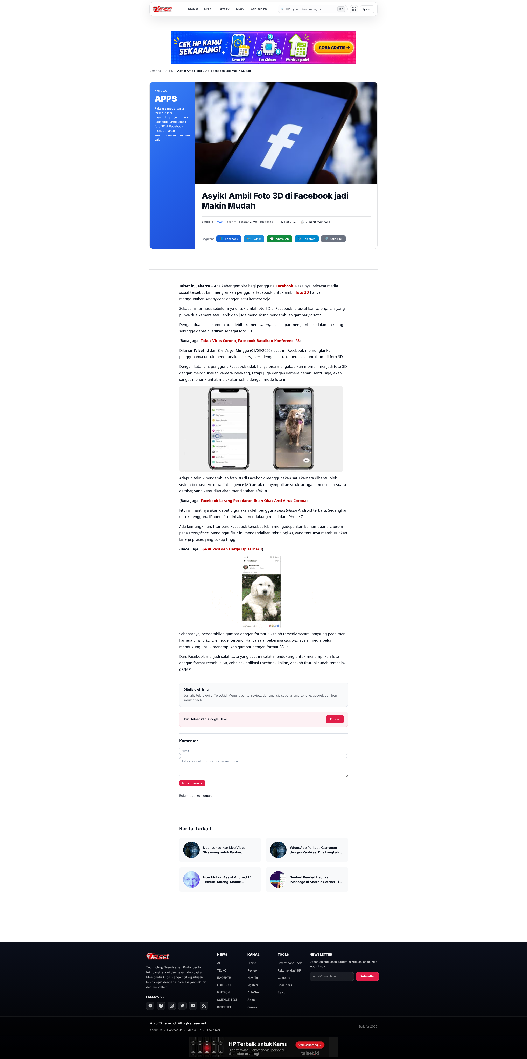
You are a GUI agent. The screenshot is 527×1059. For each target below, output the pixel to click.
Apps (251, 999)
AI (218, 963)
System (367, 9)
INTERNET (224, 1007)
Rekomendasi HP (289, 970)
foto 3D (302, 292)
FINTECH (223, 992)
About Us (155, 1030)
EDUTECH (224, 985)
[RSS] (204, 1006)
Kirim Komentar (192, 783)
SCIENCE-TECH (227, 999)
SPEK (207, 9)
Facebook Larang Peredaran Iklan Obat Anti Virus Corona (254, 500)
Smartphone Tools (290, 963)
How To (252, 977)
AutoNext (253, 992)
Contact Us (174, 1030)
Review (252, 970)
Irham (219, 222)
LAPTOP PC (259, 9)
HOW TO (224, 9)
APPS (169, 70)
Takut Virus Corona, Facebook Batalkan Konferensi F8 (250, 340)
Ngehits (252, 985)
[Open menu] (354, 9)
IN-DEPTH (224, 977)
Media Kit (194, 1030)
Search (282, 992)
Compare (284, 977)
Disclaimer (213, 1030)
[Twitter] (182, 1006)
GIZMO (193, 9)
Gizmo (251, 963)
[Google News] (150, 1006)
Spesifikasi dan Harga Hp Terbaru (231, 548)
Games (252, 1007)
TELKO (221, 970)
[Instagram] (172, 1006)
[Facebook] (161, 1006)
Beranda (155, 70)
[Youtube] (193, 1006)
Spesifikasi (285, 985)
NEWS (240, 9)
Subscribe (367, 976)
